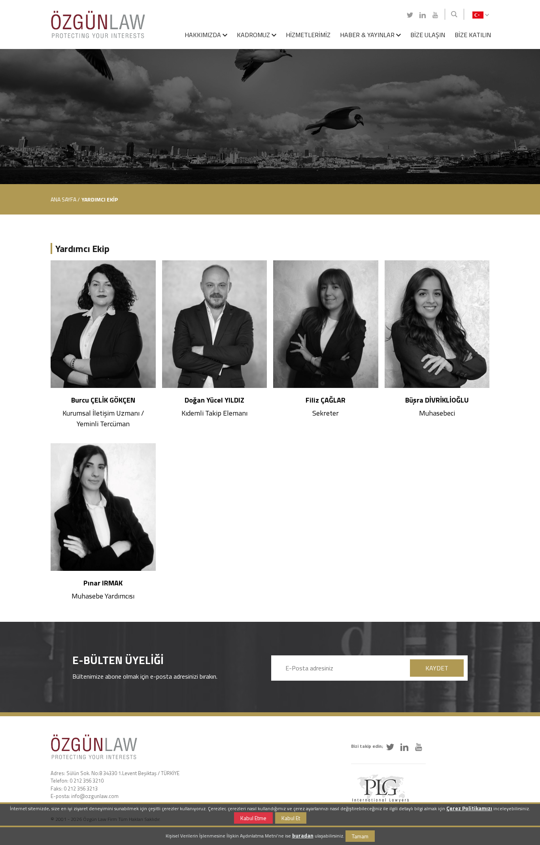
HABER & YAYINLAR (368, 35)
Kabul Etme (253, 818)
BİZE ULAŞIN (427, 35)
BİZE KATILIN (473, 35)
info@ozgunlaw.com (95, 796)
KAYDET (436, 668)
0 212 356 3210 (87, 781)
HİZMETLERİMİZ (308, 35)
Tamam (360, 836)
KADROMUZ (254, 35)
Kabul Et (290, 818)
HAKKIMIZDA (204, 35)
